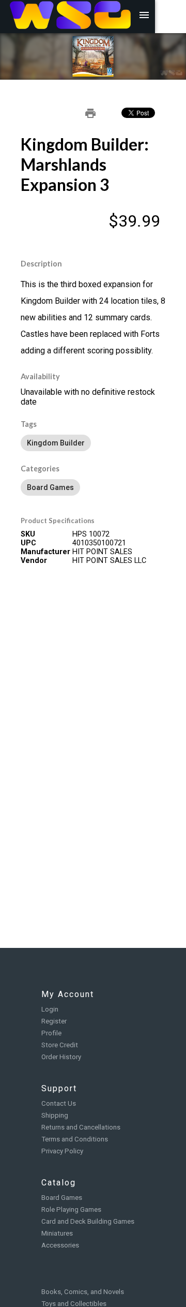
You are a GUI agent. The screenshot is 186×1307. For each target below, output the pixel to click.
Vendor (34, 560)
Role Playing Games (71, 1209)
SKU (28, 534)
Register (54, 1021)
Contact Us (58, 1103)
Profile (51, 1033)
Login (49, 1009)
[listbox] (93, 443)
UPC (28, 543)
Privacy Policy (62, 1151)
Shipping (54, 1115)
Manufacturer (45, 551)
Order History (61, 1057)
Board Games (61, 1197)
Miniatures (57, 1233)
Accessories (60, 1245)
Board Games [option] (50, 487)
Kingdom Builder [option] (56, 443)
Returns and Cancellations (80, 1127)
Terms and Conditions (74, 1139)
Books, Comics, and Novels (82, 1292)
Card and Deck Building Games (87, 1221)
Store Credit (59, 1045)
